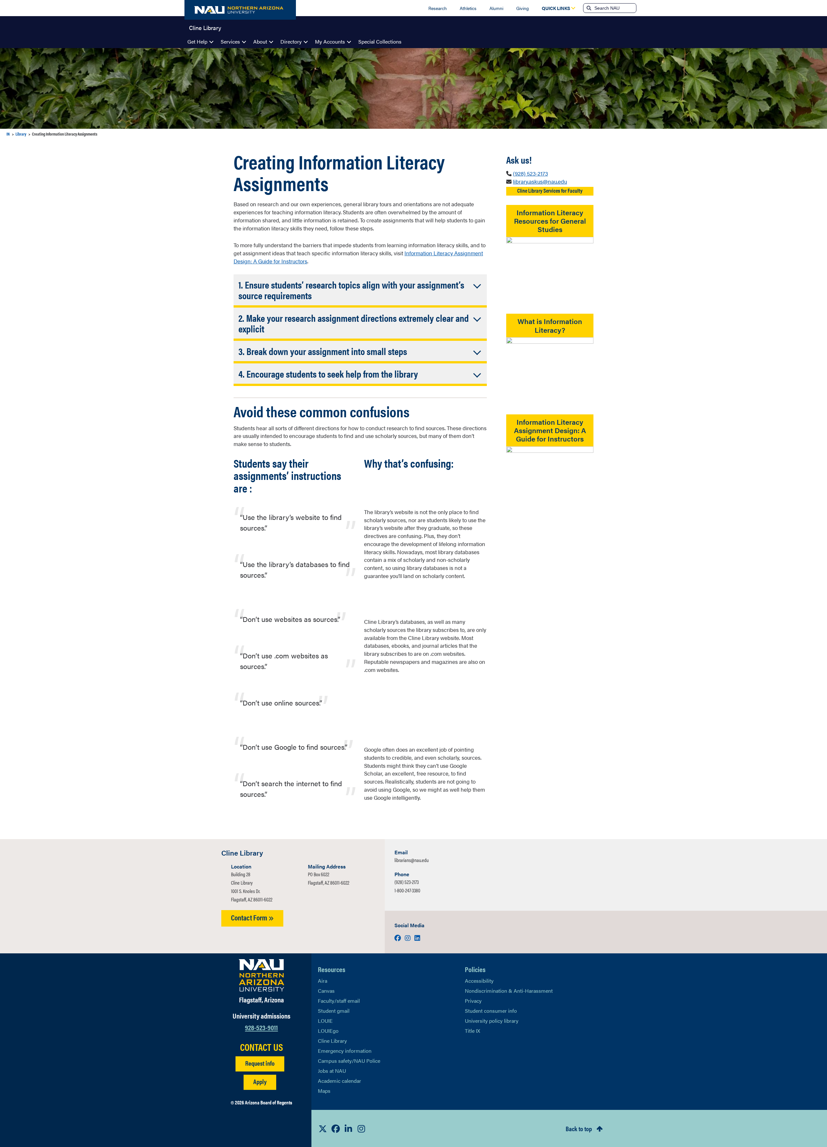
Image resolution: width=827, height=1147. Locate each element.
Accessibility (479, 981)
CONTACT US (261, 1047)
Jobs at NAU (332, 1071)
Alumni (496, 8)
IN (8, 134)
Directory (291, 41)
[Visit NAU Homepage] (261, 975)
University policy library (491, 1021)
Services (230, 41)
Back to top (579, 1128)
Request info (260, 1063)
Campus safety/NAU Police (349, 1061)
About (260, 41)
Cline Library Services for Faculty (549, 190)
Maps (324, 1091)
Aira (322, 981)
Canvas (326, 991)
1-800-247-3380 (407, 890)
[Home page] (240, 10)
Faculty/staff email (339, 1001)
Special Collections (380, 41)
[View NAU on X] (322, 1128)
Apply (260, 1081)
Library (21, 134)
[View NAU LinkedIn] (348, 1128)
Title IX (472, 1031)
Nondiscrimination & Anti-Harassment (509, 991)
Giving (522, 8)
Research (437, 8)
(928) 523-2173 (530, 173)
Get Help (197, 41)
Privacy (473, 1001)
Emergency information (345, 1051)
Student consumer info (491, 1011)
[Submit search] (588, 8)
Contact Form (249, 917)
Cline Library (205, 27)
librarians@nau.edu (411, 860)
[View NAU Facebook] (335, 1128)
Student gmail (334, 1011)
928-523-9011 (261, 1027)
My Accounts (330, 41)
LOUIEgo (328, 1031)
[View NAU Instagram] (361, 1128)
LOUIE (325, 1021)
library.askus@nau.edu (540, 181)
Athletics (468, 8)
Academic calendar (339, 1081)
